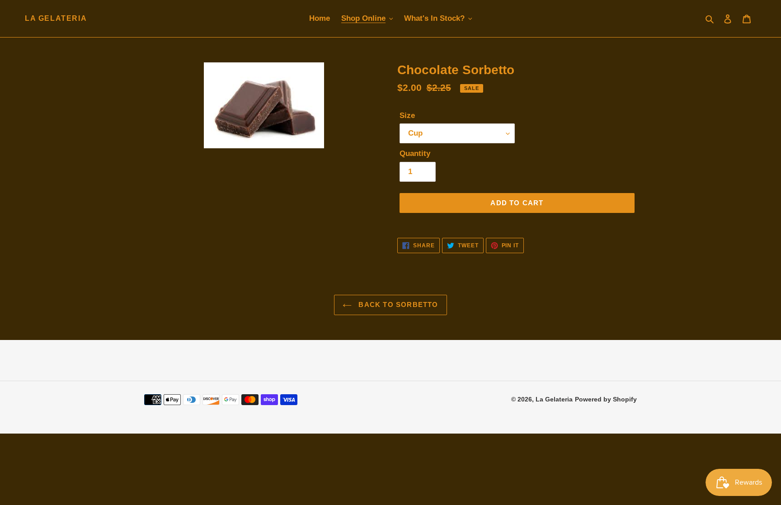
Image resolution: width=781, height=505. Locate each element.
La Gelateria (56, 18)
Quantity (415, 153)
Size (407, 115)
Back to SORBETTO (397, 304)
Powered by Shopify (606, 399)
